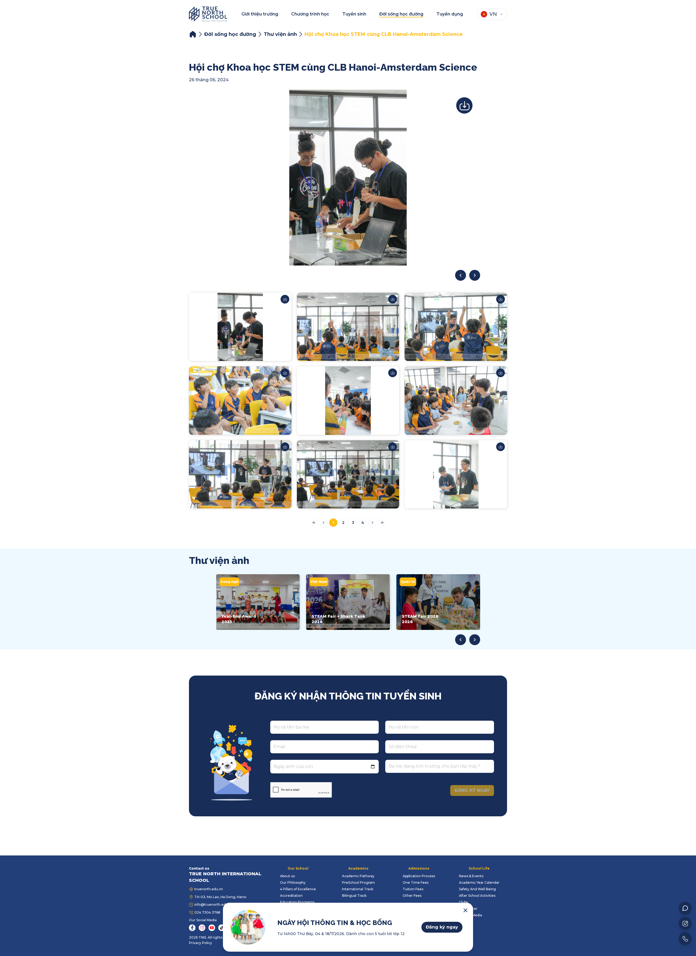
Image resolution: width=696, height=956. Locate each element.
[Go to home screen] (208, 14)
